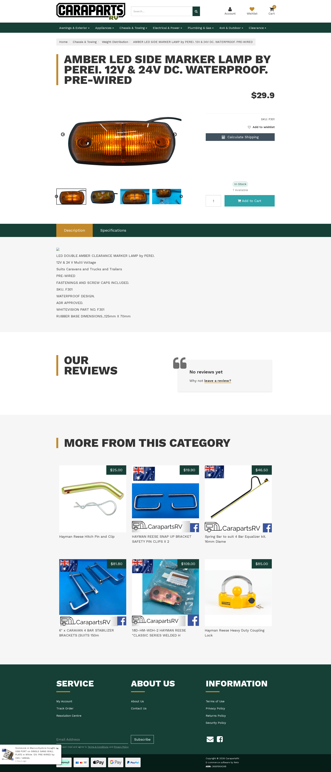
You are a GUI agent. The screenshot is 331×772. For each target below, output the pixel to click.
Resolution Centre (68, 715)
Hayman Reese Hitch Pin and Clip (87, 536)
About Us (137, 701)
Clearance (257, 28)
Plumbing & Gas (200, 28)
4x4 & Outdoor (230, 28)
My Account (64, 701)
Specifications (113, 230)
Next (175, 134)
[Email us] (210, 738)
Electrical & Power (167, 28)
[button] (261, 127)
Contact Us (139, 708)
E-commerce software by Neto (222, 762)
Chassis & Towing (133, 28)
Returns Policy (216, 715)
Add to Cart (251, 201)
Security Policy (216, 723)
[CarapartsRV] (90, 11)
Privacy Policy (215, 708)
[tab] (74, 230)
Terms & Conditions (98, 747)
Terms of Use (215, 701)
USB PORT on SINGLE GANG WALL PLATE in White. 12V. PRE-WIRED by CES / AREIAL (34, 754)
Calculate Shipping (242, 137)
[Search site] (196, 11)
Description (74, 230)
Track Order (65, 708)
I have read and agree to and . (94, 747)
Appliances (103, 28)
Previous (63, 134)
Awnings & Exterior (73, 28)
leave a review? (217, 381)
